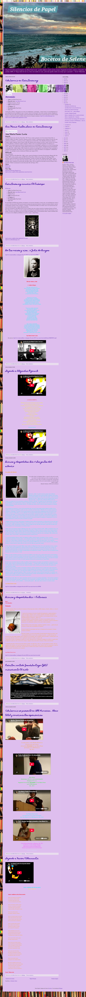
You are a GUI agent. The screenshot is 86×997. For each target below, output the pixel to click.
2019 (65, 91)
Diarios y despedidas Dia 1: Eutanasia (26, 597)
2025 (65, 80)
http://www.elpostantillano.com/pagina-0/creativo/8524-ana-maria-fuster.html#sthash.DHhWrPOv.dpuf (35, 338)
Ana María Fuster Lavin (69, 162)
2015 (65, 99)
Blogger (60, 988)
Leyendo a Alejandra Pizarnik (21, 371)
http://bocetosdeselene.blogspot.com (13, 170)
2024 (65, 82)
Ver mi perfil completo (66, 213)
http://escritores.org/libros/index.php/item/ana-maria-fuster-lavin (18, 172)
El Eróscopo (7, 166)
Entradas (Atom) (14, 981)
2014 (65, 101)
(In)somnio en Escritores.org (21, 81)
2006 (65, 149)
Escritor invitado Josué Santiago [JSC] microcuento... (75, 118)
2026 (65, 79)
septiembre (67, 128)
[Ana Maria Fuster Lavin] (11, 131)
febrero (66, 134)
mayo (66, 132)
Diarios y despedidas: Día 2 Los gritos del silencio (74, 115)
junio (66, 130)
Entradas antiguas (54, 978)
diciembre (67, 104)
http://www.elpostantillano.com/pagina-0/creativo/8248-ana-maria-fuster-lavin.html (22, 655)
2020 (65, 90)
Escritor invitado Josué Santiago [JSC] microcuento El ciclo (26, 667)
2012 (65, 138)
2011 (65, 139)
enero (66, 135)
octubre (66, 126)
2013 (65, 102)
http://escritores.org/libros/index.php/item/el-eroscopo (16, 238)
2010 (65, 141)
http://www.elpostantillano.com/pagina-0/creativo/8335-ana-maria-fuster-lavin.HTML (23, 586)
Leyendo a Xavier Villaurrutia (22, 858)
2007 (65, 147)
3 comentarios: (28, 592)
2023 (65, 84)
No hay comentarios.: (29, 121)
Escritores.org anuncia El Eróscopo (25, 184)
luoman (50, 988)
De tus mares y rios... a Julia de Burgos (27, 250)
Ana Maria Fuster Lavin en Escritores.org (28, 127)
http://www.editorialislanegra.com (47, 116)
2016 (65, 97)
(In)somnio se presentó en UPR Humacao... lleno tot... (75, 120)
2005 (65, 150)
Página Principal (33, 978)
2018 (65, 93)
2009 (65, 143)
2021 (65, 88)
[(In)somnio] (8, 94)
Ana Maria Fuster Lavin (21, 101)
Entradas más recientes (10, 978)
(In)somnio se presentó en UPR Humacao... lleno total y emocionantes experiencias (31, 713)
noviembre (67, 124)
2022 (65, 86)
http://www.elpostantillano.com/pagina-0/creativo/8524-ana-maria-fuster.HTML (22, 254)
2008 (65, 145)
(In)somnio (10, 96)
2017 (65, 95)
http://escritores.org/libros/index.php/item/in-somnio (16, 117)
